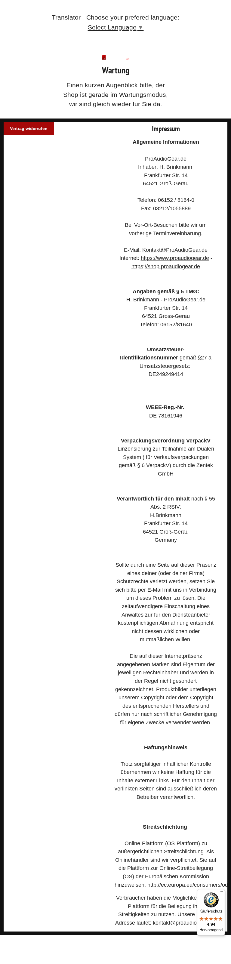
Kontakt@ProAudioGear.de (175, 250)
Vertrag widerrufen (29, 128)
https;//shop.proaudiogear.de (165, 266)
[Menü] (221, 892)
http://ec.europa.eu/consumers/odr (188, 885)
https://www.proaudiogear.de (175, 258)
